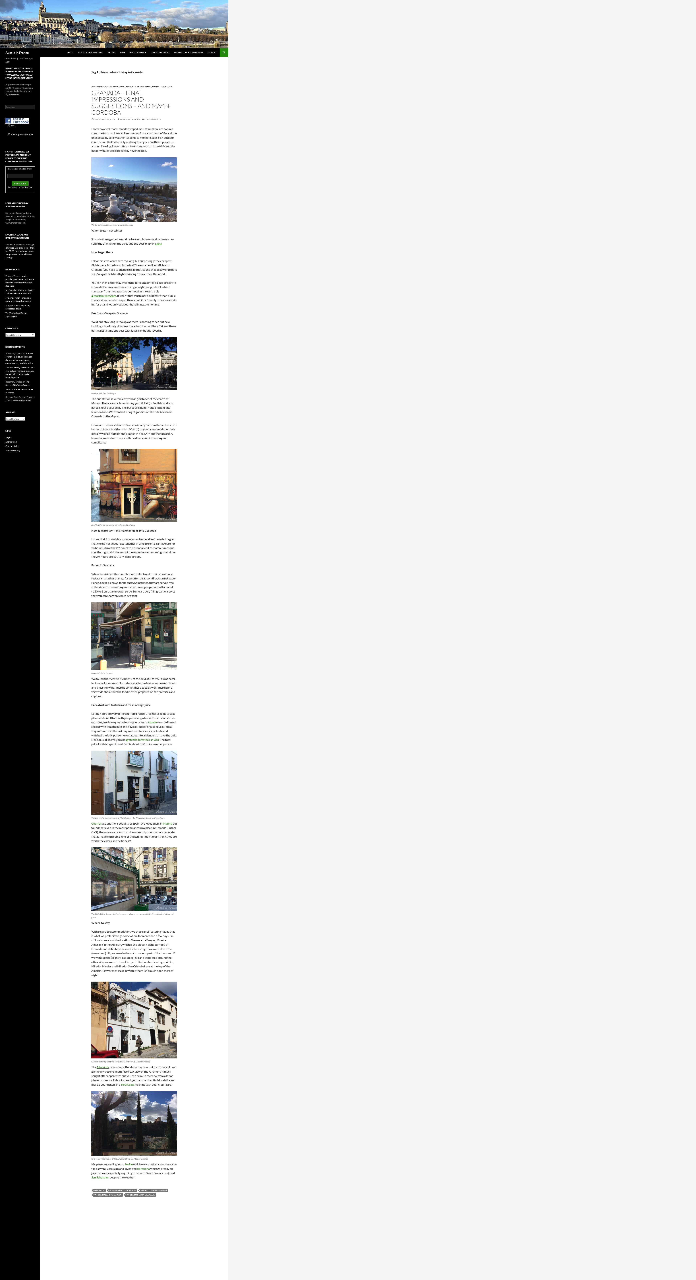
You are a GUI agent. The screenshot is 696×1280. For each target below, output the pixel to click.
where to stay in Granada (141, 1195)
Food (116, 86)
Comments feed (12, 446)
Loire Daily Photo (160, 52)
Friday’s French (138, 52)
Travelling (166, 86)
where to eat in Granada (107, 1195)
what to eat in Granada (154, 1190)
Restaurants (128, 86)
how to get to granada (122, 1190)
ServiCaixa (127, 1084)
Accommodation (101, 86)
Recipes (111, 52)
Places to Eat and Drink (90, 52)
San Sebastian (100, 1177)
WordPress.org (12, 450)
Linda (8, 367)
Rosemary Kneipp (130, 119)
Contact (212, 52)
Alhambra (103, 1067)
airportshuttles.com (103, 295)
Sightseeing (144, 86)
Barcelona (143, 1168)
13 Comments (153, 119)
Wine (122, 52)
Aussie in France (17, 53)
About (70, 52)
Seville (129, 1164)
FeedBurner (26, 187)
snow (158, 243)
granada (99, 1190)
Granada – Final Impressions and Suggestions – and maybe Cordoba (131, 102)
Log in (8, 437)
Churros (96, 823)
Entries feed (11, 441)
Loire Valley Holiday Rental (188, 52)
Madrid (168, 823)
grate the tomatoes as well (142, 739)
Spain (155, 86)
